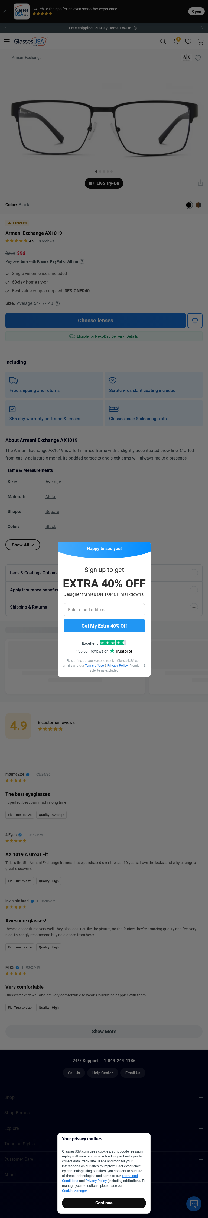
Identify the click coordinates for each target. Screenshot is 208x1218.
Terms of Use (94, 665)
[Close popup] (63, 547)
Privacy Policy (117, 665)
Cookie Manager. (74, 1191)
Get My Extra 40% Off (104, 626)
